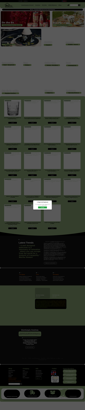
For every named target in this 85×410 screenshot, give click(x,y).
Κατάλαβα (42, 207)
